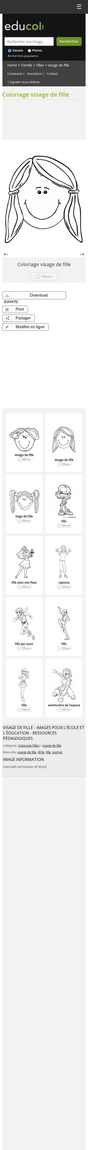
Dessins (17, 50)
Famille (26, 65)
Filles (40, 65)
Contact (52, 73)
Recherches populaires (23, 56)
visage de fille (58, 65)
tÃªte (41, 752)
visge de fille (24, 516)
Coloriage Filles (28, 746)
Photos (37, 50)
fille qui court (24, 644)
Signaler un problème (25, 82)
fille (63, 521)
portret (57, 752)
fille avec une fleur (24, 582)
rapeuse (64, 582)
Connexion (14, 73)
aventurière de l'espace (64, 705)
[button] (25, 327)
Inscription (34, 73)
